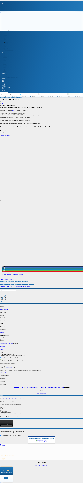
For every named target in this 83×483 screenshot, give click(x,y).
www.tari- (1, 309)
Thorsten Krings (4, 89)
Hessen (4, 59)
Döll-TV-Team (6, 455)
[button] (3, 266)
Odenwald (4, 64)
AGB (2, 2)
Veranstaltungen (5, 79)
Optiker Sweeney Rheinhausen (7, 75)
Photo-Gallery (18, 97)
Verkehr (4, 69)
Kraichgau (4, 58)
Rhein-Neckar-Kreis (6, 61)
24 (0, 299)
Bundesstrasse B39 (6, 56)
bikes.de (7, 309)
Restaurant (4, 36)
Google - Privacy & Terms (27, 433)
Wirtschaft (4, 38)
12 (2, 297)
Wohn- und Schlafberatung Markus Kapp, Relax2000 (10, 77)
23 (5, 298)
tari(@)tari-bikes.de (2, 346)
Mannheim (4, 62)
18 (1, 298)
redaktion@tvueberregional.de (12, 455)
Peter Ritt (3, 88)
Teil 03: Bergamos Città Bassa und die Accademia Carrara (8, 279)
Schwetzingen (5, 66)
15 (4, 297)
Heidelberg (4, 60)
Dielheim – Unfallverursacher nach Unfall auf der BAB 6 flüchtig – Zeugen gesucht (11, 274)
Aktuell (3, 80)
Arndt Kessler (4, 82)
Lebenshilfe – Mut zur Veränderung (73, 93)
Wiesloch (4, 72)
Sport (6, 51)
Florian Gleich (5, 74)
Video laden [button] (19, 357)
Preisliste (3, 4)
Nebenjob (4, 46)
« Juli (1, 301)
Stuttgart (4, 67)
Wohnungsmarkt (5, 48)
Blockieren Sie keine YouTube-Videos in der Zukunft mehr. (9, 357)
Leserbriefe (5, 44)
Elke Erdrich (3, 85)
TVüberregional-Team (2, 455)
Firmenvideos (5, 34)
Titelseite (14, 97)
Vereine (4, 49)
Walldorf (4, 71)
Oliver (2, 103)
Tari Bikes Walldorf (6, 76)
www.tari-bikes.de (2, 332)
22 (4, 298)
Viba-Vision (3, 90)
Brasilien (6, 43)
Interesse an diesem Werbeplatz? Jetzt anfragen (41, 465)
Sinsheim (4, 68)
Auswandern (7, 42)
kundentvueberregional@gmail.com (41, 393)
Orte (2, 52)
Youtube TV (5, 39)
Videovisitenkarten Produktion (7, 37)
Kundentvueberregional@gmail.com (42, 441)
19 (2, 298)
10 (0, 297)
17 (0, 298)
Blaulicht (3, 81)
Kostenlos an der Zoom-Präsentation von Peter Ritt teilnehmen (6, 372)
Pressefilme (5, 35)
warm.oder (13, 110)
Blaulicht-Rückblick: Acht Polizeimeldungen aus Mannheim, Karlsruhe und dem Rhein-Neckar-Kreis (15, 286)
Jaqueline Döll (4, 86)
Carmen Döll (3, 84)
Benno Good (3, 83)
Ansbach (4, 53)
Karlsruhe (10, 281)
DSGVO (3, 3)
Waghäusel (4, 70)
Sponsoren (3, 73)
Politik (4, 45)
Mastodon (1, 444)
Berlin (4, 55)
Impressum (3, 458)
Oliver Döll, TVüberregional (6, 87)
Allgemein (11, 97)
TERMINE (3, 78)
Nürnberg (4, 63)
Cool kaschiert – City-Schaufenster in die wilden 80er (7, 273)
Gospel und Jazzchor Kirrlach (9, 50)
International (5, 41)
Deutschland (5, 57)
